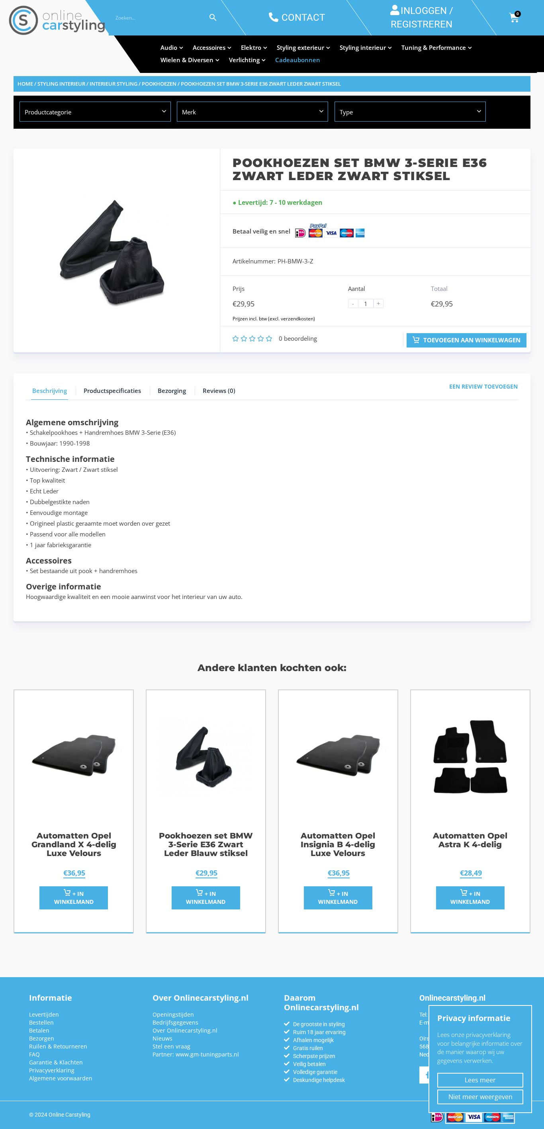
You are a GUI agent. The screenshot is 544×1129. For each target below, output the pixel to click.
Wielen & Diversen (186, 60)
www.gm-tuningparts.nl (207, 1054)
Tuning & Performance (433, 47)
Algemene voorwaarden (60, 1078)
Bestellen (41, 1022)
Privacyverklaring (51, 1070)
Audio (168, 47)
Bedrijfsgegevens (175, 1022)
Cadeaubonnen (297, 60)
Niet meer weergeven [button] (480, 1096)
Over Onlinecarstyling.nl (185, 1030)
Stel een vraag (171, 1046)
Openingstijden (173, 1014)
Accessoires (209, 47)
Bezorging (172, 391)
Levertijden (44, 1014)
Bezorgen (41, 1038)
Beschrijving (49, 391)
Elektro (251, 47)
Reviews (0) (219, 391)
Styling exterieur (300, 47)
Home (25, 83)
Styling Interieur (61, 83)
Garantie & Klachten (56, 1062)
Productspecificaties (112, 391)
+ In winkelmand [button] (74, 897)
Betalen (39, 1030)
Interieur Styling (113, 83)
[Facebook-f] (427, 1075)
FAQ (34, 1054)
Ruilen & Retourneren (58, 1046)
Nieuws (162, 1038)
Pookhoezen (159, 83)
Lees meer (480, 1080)
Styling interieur (363, 47)
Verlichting (244, 60)
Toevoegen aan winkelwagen (471, 340)
